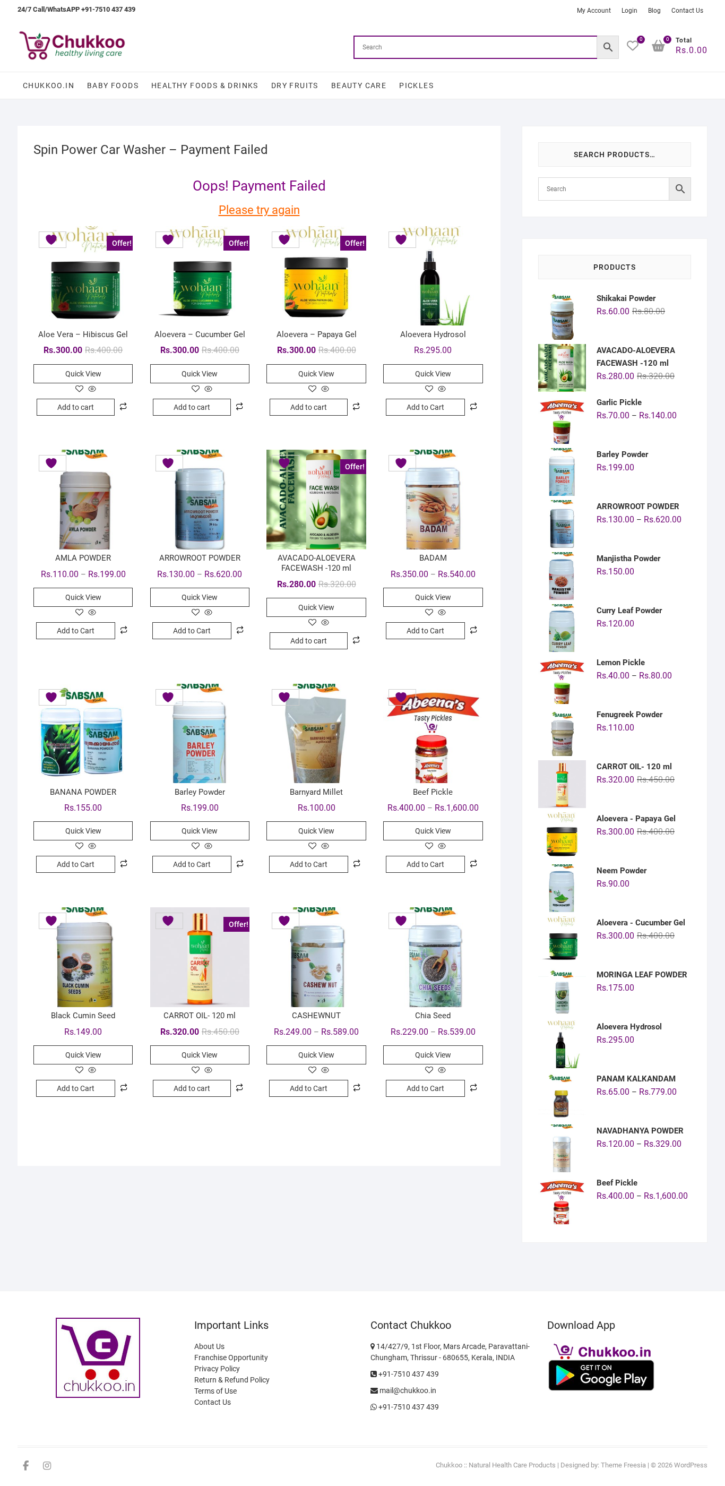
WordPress (690, 1465)
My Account (594, 10)
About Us (209, 1346)
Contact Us (687, 10)
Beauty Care (358, 85)
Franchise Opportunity (231, 1357)
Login (629, 10)
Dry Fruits (294, 85)
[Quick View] (91, 389)
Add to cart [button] (75, 407)
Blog (654, 10)
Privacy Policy (217, 1368)
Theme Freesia (623, 1465)
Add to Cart (425, 407)
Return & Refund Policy (232, 1380)
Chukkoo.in (48, 85)
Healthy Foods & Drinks (204, 85)
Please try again (259, 210)
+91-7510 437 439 (408, 1374)
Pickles (416, 85)
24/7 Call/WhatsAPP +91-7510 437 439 (76, 9)
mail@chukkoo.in (407, 1390)
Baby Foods (113, 85)
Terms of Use (215, 1391)
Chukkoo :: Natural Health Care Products (496, 1465)
